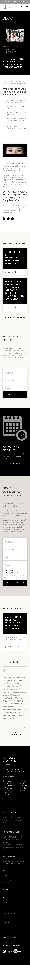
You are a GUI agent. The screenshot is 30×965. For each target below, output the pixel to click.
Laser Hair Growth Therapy (14, 861)
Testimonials (8, 880)
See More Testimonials (15, 733)
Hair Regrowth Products (13, 864)
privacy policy (21, 360)
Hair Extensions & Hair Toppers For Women (14, 847)
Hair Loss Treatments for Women (13, 841)
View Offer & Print (15, 647)
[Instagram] (9, 764)
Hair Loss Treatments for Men (13, 822)
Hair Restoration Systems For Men (12, 825)
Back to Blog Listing (15, 317)
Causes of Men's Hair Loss (13, 818)
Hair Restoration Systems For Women (13, 844)
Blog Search (8, 902)
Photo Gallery (9, 914)
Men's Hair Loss (10, 813)
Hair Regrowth (10, 856)
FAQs (4, 878)
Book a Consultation (15, 583)
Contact (7, 923)
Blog (5, 897)
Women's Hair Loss (11, 832)
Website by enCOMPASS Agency (11, 945)
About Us (6, 875)
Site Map (13, 937)
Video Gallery (8, 916)
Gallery (6, 909)
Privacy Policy (6, 937)
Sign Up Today (15, 395)
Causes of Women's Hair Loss (14, 837)
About (5, 870)
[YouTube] (7, 764)
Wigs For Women (7, 849)
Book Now (15, 464)
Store (5, 889)
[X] (5, 764)
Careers (6, 883)
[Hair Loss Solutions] (6, 7)
